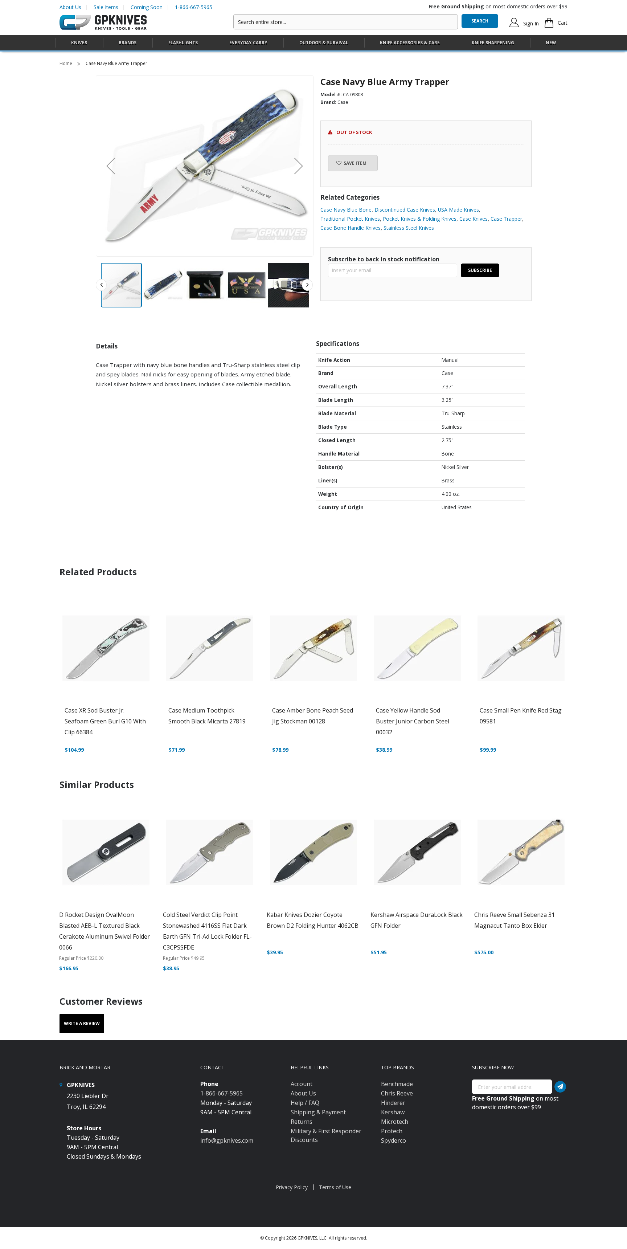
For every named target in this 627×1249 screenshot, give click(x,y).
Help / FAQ (305, 1103)
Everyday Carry (248, 42)
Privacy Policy (292, 1187)
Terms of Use (335, 1187)
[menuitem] (79, 42)
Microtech (394, 1122)
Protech (391, 1131)
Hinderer (393, 1103)
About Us (70, 7)
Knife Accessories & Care (410, 42)
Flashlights (183, 42)
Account (301, 1084)
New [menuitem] (551, 42)
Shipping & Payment (318, 1112)
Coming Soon (147, 7)
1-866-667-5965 (193, 7)
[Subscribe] (560, 1087)
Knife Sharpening (493, 42)
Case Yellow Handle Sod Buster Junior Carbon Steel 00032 (412, 721)
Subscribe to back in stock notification (383, 259)
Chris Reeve (397, 1093)
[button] (110, 165)
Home (66, 63)
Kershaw (393, 1112)
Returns (301, 1122)
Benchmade (397, 1084)
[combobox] (345, 21)
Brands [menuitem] (127, 42)
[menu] (313, 43)
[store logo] (103, 22)
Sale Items (106, 7)
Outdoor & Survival (323, 42)
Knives (79, 42)
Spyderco (393, 1140)
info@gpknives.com (226, 1140)
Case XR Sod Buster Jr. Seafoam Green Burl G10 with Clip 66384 (105, 721)
